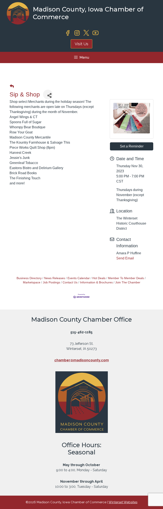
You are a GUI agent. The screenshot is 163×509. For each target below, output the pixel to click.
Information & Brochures (96, 282)
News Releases (54, 278)
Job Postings (51, 282)
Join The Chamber (127, 282)
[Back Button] (12, 86)
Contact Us (70, 282)
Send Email (125, 258)
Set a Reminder (131, 146)
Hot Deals (98, 278)
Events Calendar (78, 278)
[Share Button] (48, 94)
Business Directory (29, 278)
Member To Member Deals (126, 278)
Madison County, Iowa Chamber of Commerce (88, 13)
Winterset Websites (122, 502)
